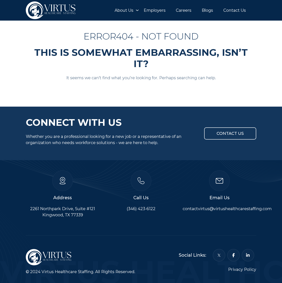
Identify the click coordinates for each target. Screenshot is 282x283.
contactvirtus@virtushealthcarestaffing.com (227, 208)
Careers (183, 10)
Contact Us (234, 10)
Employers (155, 10)
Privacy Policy (242, 269)
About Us (124, 10)
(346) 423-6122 (141, 208)
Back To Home (141, 90)
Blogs (207, 10)
